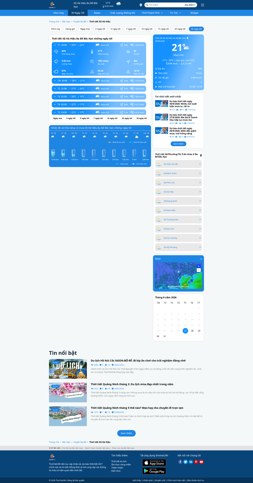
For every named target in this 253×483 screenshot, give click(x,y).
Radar (158, 258)
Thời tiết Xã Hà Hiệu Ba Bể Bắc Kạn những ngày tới (82, 38)
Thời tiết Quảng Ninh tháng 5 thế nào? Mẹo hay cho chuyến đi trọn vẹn (137, 407)
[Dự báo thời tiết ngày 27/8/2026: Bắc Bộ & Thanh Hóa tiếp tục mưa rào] (161, 116)
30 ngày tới (196, 28)
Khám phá (147, 480)
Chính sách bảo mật (176, 480)
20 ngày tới (179, 28)
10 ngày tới (146, 28)
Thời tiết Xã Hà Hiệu (99, 21)
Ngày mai (85, 28)
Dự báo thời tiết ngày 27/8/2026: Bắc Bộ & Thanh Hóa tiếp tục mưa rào (183, 117)
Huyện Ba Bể (80, 21)
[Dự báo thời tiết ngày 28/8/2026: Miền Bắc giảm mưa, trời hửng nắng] (161, 130)
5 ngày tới (115, 28)
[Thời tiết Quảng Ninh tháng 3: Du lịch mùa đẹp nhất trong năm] (68, 392)
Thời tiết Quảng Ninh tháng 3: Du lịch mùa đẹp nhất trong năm (132, 384)
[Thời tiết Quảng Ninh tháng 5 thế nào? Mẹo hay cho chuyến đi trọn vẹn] (68, 415)
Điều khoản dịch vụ (195, 480)
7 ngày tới (131, 28)
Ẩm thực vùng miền (121, 464)
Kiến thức (116, 470)
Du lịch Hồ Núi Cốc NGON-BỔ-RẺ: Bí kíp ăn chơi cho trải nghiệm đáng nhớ (138, 360)
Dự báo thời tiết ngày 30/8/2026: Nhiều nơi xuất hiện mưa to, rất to (183, 104)
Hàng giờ (70, 28)
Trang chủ (54, 21)
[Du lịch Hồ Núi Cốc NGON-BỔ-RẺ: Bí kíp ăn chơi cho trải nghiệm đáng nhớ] (68, 368)
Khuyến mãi (160, 480)
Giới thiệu (137, 480)
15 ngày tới (163, 28)
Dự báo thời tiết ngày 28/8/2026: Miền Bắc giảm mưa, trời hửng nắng (182, 131)
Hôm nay (55, 28)
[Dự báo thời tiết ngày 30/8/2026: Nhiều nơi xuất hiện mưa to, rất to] (161, 103)
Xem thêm (178, 143)
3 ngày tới (100, 28)
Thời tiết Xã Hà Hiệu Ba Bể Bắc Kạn (170, 38)
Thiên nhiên (117, 467)
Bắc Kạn (66, 21)
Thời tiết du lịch (119, 461)
